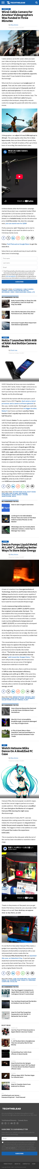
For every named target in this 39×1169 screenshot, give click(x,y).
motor (25, 290)
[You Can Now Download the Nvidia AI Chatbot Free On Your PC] (6, 1004)
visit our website (11, 276)
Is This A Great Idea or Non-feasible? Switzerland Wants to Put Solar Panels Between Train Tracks (23, 733)
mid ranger (23, 493)
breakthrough (18, 697)
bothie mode (17, 492)
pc (27, 980)
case (14, 979)
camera (4, 290)
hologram (32, 979)
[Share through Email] (28, 238)
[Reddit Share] (18, 238)
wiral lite (31, 292)
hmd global (13, 493)
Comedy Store (23, 1120)
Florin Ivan (14, 350)
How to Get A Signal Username (22, 505)
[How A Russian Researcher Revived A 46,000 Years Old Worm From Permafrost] (6, 711)
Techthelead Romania (9, 1120)
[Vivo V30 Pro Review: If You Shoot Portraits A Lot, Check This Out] (6, 315)
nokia (14, 494)
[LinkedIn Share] (13, 238)
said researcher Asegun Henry (19, 657)
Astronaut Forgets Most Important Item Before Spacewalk (23, 324)
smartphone (6, 496)
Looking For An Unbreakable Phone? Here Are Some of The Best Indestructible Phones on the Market (23, 519)
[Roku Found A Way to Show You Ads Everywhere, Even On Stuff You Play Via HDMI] (6, 304)
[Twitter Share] (8, 238)
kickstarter (18, 290)
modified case (15, 980)
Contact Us (26, 1164)
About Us (17, 1164)
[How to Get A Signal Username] (6, 508)
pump (22, 698)
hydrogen (5, 698)
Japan (4, 980)
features (5, 493)
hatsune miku (22, 979)
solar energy (30, 698)
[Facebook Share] (4, 238)
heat (33, 697)
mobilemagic (6, 494)
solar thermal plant (20, 700)
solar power (7, 700)
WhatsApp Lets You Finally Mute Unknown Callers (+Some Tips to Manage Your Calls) (23, 529)
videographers (20, 292)
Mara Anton (14, 25)
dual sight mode (29, 492)
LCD (8, 980)
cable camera (28, 289)
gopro (10, 290)
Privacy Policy (8, 1164)
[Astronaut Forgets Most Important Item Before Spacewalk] (6, 326)
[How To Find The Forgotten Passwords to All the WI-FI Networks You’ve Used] (6, 1015)
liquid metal (15, 698)
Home (33, 1164)
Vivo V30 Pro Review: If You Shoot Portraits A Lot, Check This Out (23, 313)
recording (6, 292)
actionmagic (18, 289)
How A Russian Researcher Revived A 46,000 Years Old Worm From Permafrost (23, 710)
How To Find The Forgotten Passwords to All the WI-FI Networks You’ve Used (21, 1014)
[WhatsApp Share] (23, 238)
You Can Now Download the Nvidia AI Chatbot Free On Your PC (23, 1002)
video (12, 292)
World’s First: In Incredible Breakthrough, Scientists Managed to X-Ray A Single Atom (24, 721)
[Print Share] (32, 238)
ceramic (28, 697)
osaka (23, 980)
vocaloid (13, 981)
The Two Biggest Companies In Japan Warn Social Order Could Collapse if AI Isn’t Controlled (22, 992)
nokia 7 (19, 494)
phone (25, 494)
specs (14, 496)
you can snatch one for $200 (16, 223)
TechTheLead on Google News (18, 244)
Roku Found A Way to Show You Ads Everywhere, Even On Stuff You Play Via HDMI (23, 303)
